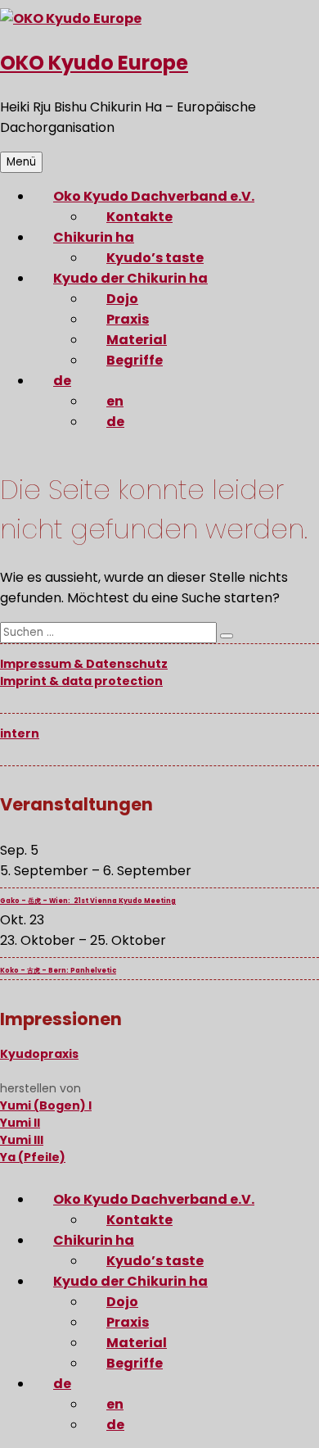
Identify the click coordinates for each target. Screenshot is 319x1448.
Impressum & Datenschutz (84, 664)
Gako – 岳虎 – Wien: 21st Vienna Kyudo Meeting (88, 901)
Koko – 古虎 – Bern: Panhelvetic (58, 970)
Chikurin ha (93, 237)
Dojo (122, 298)
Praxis (127, 319)
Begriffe (134, 360)
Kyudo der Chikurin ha (130, 278)
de (62, 380)
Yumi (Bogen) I (46, 1105)
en (115, 401)
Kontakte (139, 216)
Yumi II (20, 1122)
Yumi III (21, 1140)
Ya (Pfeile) (32, 1157)
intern (19, 733)
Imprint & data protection (81, 681)
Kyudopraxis (39, 1054)
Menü (21, 162)
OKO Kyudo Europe (94, 62)
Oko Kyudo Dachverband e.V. (153, 196)
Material (136, 339)
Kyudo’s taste (155, 257)
